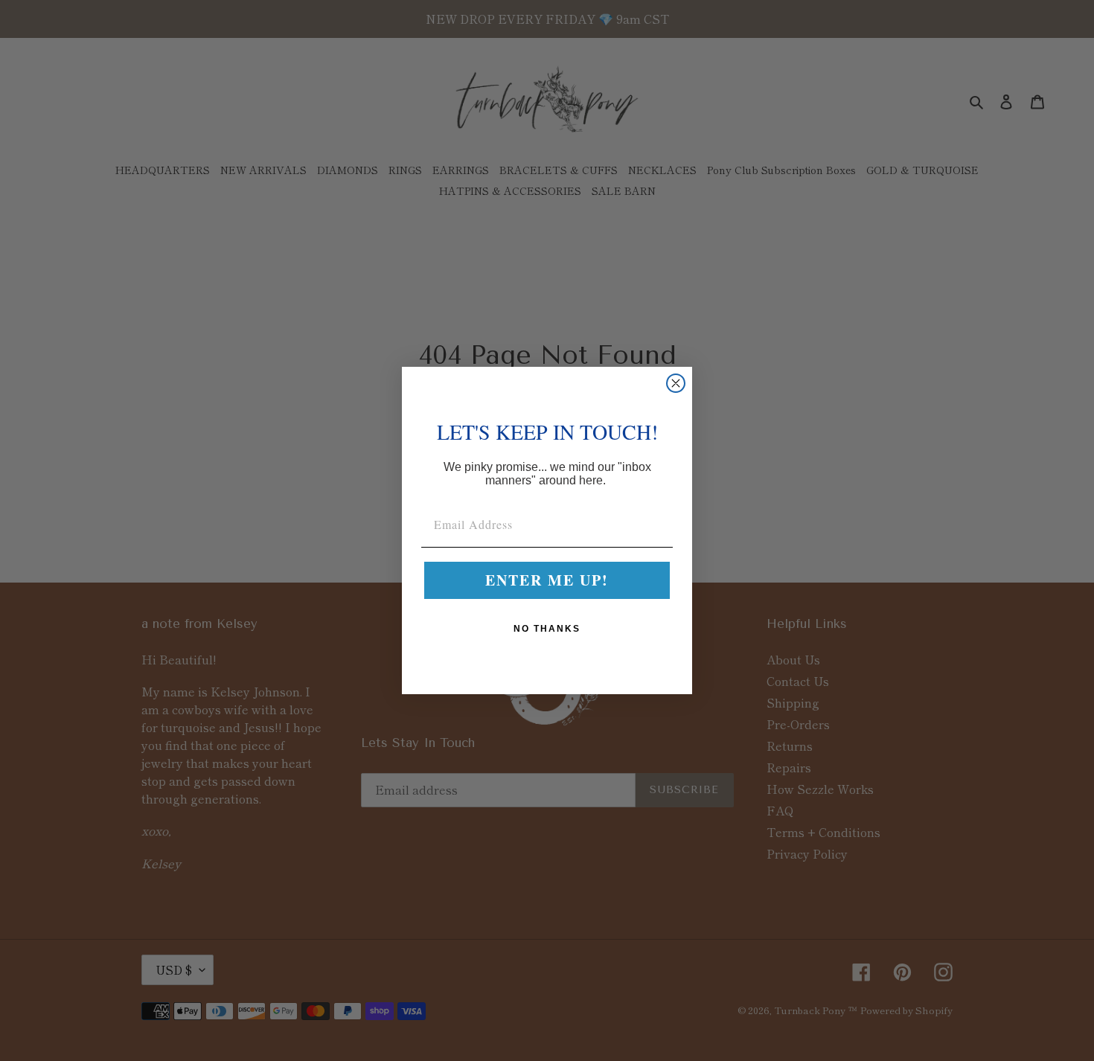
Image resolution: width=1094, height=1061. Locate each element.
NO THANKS (547, 629)
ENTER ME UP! (547, 580)
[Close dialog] (676, 383)
